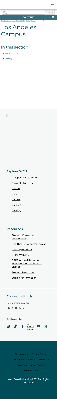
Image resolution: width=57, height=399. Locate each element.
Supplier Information (24, 277)
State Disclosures (26, 365)
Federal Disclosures (38, 359)
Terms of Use (22, 354)
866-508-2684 (15, 307)
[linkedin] (30, 326)
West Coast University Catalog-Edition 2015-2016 (13, 20)
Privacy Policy (38, 354)
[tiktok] (15, 326)
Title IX (40, 365)
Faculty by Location (31, 20)
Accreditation (31, 370)
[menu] (51, 5)
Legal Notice (19, 359)
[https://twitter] (46, 326)
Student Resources (23, 272)
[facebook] (23, 326)
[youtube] (38, 326)
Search (50, 12)
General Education (13, 53)
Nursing (8, 58)
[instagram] (8, 326)
